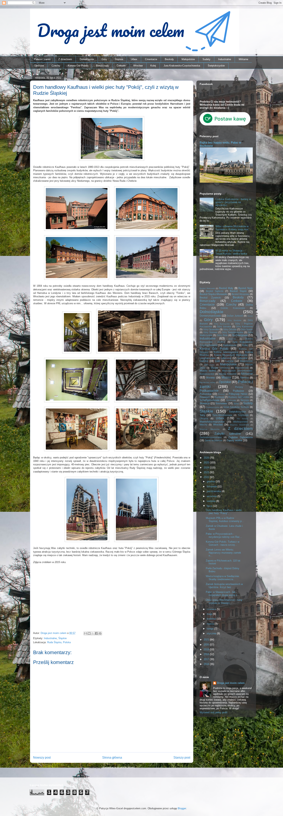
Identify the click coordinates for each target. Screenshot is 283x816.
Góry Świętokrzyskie (232, 332)
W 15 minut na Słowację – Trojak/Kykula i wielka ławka (231, 252)
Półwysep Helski (238, 393)
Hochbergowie (240, 335)
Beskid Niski (245, 288)
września (212, 496)
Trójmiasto (243, 415)
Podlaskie (238, 390)
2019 (207, 649)
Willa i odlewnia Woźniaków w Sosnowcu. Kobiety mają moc (232, 228)
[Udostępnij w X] (93, 633)
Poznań (221, 394)
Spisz (236, 403)
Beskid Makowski (207, 288)
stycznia (212, 633)
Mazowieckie (242, 367)
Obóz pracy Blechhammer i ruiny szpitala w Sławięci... (224, 601)
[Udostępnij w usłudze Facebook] (96, 633)
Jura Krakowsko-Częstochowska (182, 65)
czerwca (212, 609)
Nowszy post (42, 757)
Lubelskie (225, 358)
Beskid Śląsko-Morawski (213, 294)
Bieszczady (102, 65)
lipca (210, 505)
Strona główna (112, 757)
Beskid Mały (226, 288)
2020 (207, 644)
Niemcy (244, 377)
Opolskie (39, 65)
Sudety (206, 59)
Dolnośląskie (87, 59)
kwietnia (212, 618)
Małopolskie (188, 59)
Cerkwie (121, 65)
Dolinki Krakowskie (233, 308)
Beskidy (169, 59)
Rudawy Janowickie (238, 397)
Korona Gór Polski (78, 65)
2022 (207, 477)
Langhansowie (207, 358)
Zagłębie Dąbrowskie (240, 437)
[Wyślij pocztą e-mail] (85, 633)
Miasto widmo (208, 370)
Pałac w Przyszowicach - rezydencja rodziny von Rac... (224, 535)
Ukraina (204, 418)
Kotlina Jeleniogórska (226, 352)
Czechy (56, 65)
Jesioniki (232, 339)
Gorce (250, 316)
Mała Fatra (209, 365)
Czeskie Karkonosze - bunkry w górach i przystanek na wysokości (233, 202)
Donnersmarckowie (210, 315)
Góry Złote (222, 335)
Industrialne (224, 59)
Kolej (153, 65)
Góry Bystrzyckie (222, 324)
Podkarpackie (209, 390)
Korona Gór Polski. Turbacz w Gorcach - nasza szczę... (222, 543)
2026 (207, 457)
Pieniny (239, 387)
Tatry (202, 415)
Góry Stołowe (210, 332)
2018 (207, 654)
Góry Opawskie (211, 329)
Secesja (244, 400)
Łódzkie (204, 361)
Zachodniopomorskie (211, 437)
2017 (207, 659)
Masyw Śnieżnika (220, 367)
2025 (207, 462)
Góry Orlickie (230, 329)
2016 (207, 664)
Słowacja (205, 403)
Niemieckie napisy (207, 382)
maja (210, 614)
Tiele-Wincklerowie (222, 415)
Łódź (217, 361)
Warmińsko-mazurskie (212, 421)
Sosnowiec (221, 403)
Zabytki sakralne (227, 433)
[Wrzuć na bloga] (89, 633)
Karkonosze (229, 345)
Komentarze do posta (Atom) (119, 767)
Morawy (210, 377)
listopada (212, 486)
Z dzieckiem (65, 59)
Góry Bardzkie (234, 320)
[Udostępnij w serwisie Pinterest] (100, 633)
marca (210, 623)
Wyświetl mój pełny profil (213, 712)
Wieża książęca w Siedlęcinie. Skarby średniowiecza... (223, 578)
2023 (207, 472)
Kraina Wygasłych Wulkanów (230, 355)
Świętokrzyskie (216, 65)
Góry (104, 59)
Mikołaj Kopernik (227, 374)
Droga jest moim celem (231, 683)
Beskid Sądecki (215, 291)
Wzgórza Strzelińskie (239, 425)
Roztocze (219, 397)
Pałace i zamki (42, 59)
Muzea (226, 377)
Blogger (182, 808)
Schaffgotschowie (209, 400)
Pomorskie (206, 393)
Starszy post (181, 757)
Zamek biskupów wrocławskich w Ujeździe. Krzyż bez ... (224, 586)
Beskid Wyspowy (240, 294)
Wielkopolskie (240, 421)
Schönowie (231, 400)
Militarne (243, 59)
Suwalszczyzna (212, 407)
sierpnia (211, 501)
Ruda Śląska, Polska (59, 642)
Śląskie (119, 59)
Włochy (203, 424)
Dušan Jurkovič (235, 315)
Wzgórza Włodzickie (210, 429)
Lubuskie (242, 358)
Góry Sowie (247, 329)
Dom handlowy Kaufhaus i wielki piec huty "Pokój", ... (224, 512)
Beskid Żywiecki (210, 297)
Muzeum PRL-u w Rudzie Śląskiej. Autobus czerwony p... (225, 520)
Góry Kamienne (244, 326)
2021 (207, 639)
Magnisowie (246, 361)
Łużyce (229, 361)
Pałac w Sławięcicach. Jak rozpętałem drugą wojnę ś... (222, 594)
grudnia (211, 481)
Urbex (134, 59)
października (214, 491)
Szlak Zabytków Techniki (236, 407)
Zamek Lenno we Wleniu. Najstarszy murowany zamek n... (223, 552)
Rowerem (205, 397)
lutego (210, 628)
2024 (207, 467)
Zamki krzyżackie (214, 440)
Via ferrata (242, 419)
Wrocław (138, 65)
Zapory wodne (234, 440)
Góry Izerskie (224, 326)
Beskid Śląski (238, 291)
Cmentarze (151, 59)
